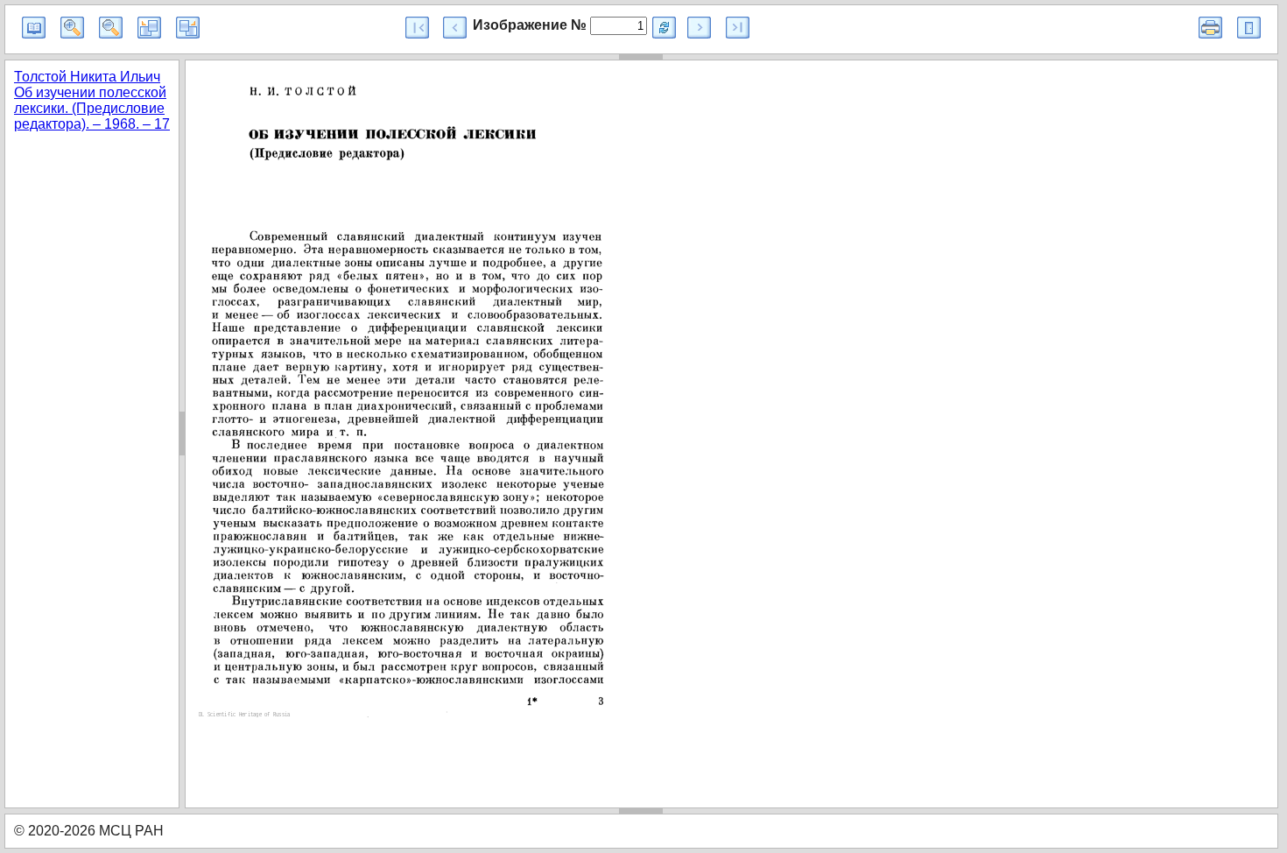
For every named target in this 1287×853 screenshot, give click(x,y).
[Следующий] (699, 28)
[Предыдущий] (455, 28)
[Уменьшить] (111, 28)
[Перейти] (664, 28)
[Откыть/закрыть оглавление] (34, 28)
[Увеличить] (72, 28)
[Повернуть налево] (149, 28)
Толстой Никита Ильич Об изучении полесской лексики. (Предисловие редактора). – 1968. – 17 (92, 100)
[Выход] (1249, 28)
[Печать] (1210, 28)
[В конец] (737, 28)
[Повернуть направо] (188, 28)
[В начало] (417, 28)
